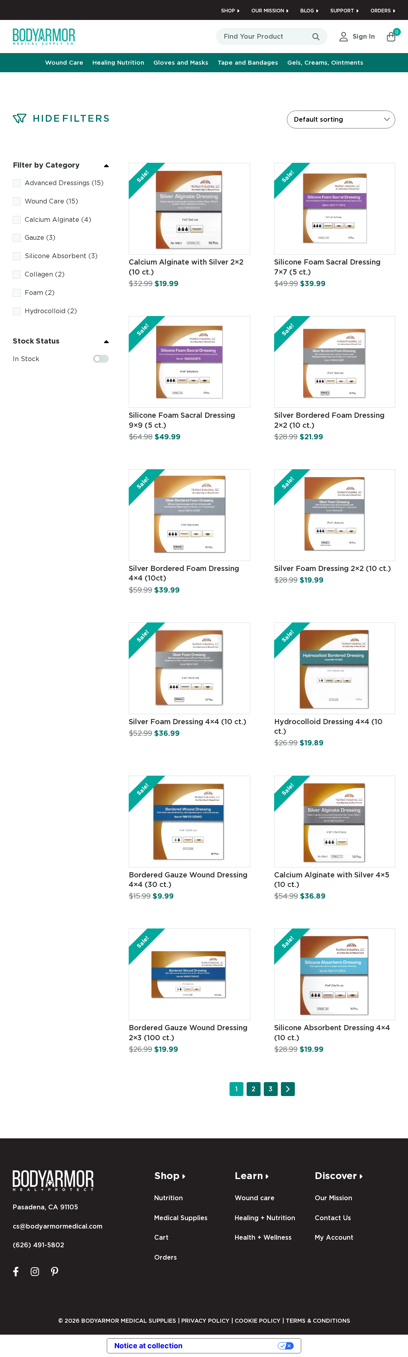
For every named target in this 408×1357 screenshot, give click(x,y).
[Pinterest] (54, 1271)
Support (342, 11)
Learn (249, 1175)
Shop (228, 11)
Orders (381, 11)
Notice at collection (148, 1345)
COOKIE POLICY (257, 1320)
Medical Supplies (181, 1218)
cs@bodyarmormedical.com (57, 1226)
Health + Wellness (263, 1237)
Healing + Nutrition (265, 1218)
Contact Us (333, 1218)
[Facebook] (16, 1271)
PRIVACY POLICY (205, 1320)
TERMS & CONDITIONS (318, 1320)
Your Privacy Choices (234, 1345)
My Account (334, 1237)
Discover (336, 1175)
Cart (161, 1237)
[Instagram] (35, 1271)
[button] (391, 36)
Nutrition (168, 1198)
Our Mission (267, 11)
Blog (307, 11)
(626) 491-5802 (38, 1245)
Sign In (364, 36)
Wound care (255, 1198)
